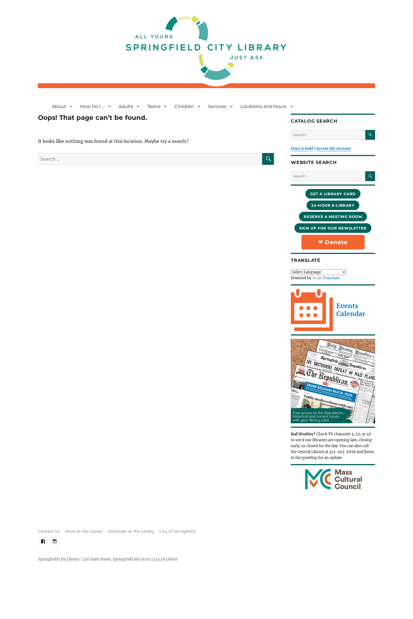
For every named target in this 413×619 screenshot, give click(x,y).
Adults (126, 106)
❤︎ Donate (333, 242)
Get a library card (333, 194)
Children (184, 106)
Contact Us (49, 531)
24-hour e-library (332, 205)
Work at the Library (84, 531)
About (59, 106)
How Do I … (92, 106)
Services (217, 106)
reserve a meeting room (333, 216)
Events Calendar (350, 310)
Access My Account (333, 148)
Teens (153, 106)
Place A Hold (302, 148)
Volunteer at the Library (131, 531)
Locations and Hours (263, 106)
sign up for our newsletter (333, 228)
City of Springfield (177, 531)
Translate (331, 278)
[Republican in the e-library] (333, 381)
